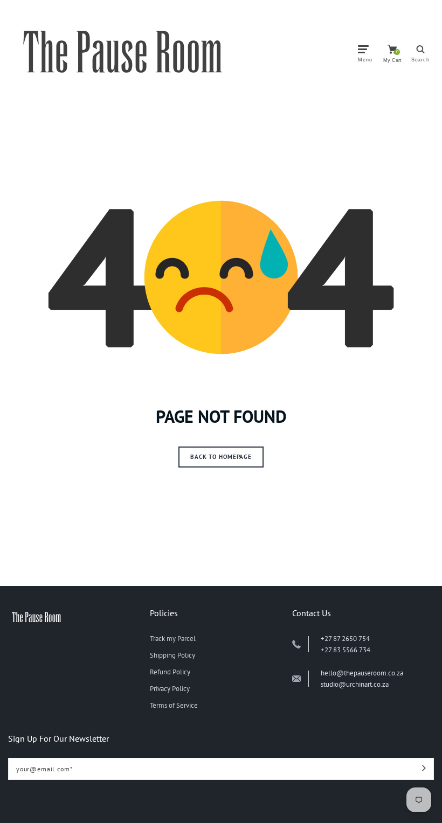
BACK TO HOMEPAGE (221, 457)
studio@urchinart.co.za (355, 684)
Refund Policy (170, 671)
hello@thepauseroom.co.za (362, 673)
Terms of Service (174, 705)
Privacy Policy (170, 688)
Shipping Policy (172, 655)
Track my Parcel (173, 638)
